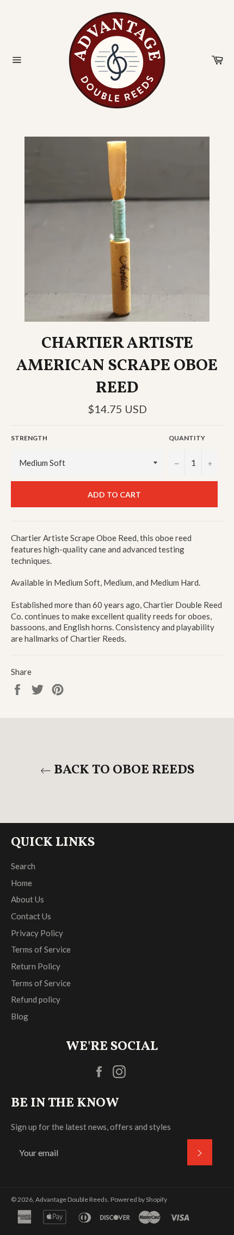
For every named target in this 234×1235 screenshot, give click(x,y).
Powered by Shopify (138, 1199)
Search (23, 866)
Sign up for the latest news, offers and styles (91, 1127)
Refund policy (35, 999)
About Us (27, 899)
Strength (29, 438)
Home (21, 883)
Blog (19, 1016)
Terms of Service (41, 949)
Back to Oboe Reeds (122, 770)
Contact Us (31, 916)
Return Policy (35, 966)
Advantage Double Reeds (71, 1199)
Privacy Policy (37, 933)
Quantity (187, 438)
